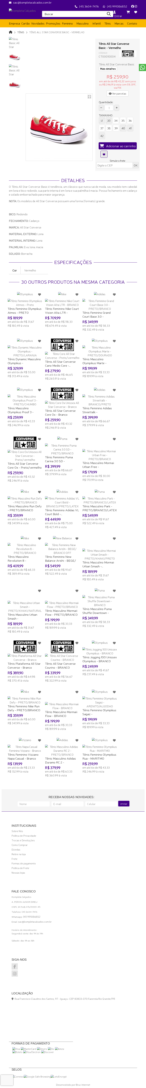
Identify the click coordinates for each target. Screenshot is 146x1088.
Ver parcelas (119, 93)
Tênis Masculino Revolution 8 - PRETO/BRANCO (19, 560)
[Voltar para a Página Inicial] (10, 32)
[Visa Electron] (31, 1052)
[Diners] (42, 1048)
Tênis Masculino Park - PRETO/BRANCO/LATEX (99, 508)
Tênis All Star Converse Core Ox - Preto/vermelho (25, 465)
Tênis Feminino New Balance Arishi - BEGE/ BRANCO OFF (60, 560)
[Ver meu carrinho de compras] (128, 12)
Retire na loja (19, 854)
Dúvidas (16, 849)
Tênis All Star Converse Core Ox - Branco (60, 412)
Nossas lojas (18, 872)
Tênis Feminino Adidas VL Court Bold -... (62, 512)
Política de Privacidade (24, 835)
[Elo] (51, 1048)
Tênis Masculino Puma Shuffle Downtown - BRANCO (97, 613)
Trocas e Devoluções (23, 840)
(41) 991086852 (117, 6)
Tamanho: (106, 115)
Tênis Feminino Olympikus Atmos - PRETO (24, 310)
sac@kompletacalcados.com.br (32, 2)
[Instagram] (136, 6)
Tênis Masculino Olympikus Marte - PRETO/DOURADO (95, 363)
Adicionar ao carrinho (120, 146)
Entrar (117, 16)
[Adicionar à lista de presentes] (104, 154)
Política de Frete (20, 868)
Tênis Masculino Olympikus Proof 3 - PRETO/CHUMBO (20, 412)
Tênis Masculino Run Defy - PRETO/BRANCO (25, 508)
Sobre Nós (17, 831)
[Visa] (16, 1048)
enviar (123, 803)
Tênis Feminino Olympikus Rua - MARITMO (99, 756)
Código (103, 52)
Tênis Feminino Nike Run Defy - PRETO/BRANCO (24, 708)
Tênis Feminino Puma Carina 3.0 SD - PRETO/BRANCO (59, 461)
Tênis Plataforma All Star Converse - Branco (24, 665)
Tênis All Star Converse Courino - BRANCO (60, 665)
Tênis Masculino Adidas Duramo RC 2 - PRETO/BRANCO (60, 762)
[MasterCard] (28, 1048)
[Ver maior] (89, 97)
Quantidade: (106, 102)
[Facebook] (132, 6)
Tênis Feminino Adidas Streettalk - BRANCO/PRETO (97, 412)
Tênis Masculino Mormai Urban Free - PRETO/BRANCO (98, 467)
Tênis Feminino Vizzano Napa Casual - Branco (23, 756)
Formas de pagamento (24, 863)
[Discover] (47, 1052)
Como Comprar (20, 844)
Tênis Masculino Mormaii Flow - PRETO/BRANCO (61, 612)
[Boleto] (17, 1052)
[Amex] (59, 1048)
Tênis (20, 32)
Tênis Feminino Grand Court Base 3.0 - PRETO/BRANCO (96, 316)
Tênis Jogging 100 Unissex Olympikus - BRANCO (99, 659)
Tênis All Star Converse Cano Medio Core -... (60, 363)
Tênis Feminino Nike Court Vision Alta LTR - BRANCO (62, 312)
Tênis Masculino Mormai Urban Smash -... (98, 564)
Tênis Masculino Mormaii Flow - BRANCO (61, 714)
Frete (14, 858)
